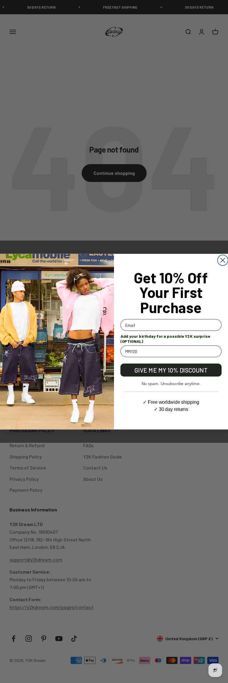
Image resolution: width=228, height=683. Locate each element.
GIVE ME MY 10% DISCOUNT (171, 370)
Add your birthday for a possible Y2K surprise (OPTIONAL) (165, 338)
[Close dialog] (223, 260)
